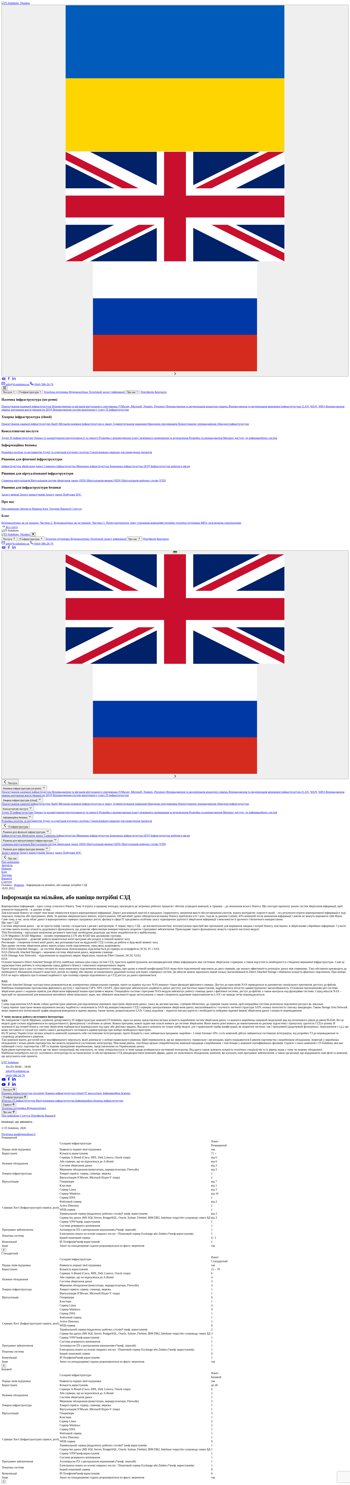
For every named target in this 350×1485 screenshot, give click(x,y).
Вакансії (65, 508)
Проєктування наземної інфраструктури (26, 406)
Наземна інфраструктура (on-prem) (22, 788)
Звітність (26, 508)
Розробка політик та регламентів (22, 452)
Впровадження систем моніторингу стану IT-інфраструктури (91, 409)
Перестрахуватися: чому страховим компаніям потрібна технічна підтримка (153, 522)
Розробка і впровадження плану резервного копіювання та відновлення (144, 438)
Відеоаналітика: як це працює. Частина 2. (27, 522)
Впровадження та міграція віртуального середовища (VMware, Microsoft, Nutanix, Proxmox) (109, 406)
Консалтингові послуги (16, 809)
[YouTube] (4, 380)
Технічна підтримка (56, 392)
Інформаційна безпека (15, 817)
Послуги (8, 392)
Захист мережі (10, 494)
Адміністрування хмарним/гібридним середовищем (145, 423)
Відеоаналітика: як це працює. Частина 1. (80, 522)
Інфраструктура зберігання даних (22, 466)
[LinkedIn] (14, 380)
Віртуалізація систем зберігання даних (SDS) (59, 480)
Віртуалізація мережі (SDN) (104, 480)
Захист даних (54, 494)
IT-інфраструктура (29, 392)
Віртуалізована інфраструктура (55, 1100)
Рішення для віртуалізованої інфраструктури (28, 840)
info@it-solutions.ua (17, 384)
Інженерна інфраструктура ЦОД (130, 466)
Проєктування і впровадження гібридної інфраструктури (213, 423)
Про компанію (10, 508)
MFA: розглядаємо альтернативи (221, 522)
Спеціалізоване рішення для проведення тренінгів (121, 452)
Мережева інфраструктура (93, 466)
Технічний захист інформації (107, 392)
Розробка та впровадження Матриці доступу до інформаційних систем (233, 438)
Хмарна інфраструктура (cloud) (20, 800)
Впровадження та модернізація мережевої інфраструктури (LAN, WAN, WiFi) (277, 406)
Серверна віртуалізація (16, 480)
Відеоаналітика (79, 392)
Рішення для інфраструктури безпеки (24, 849)
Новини (37, 508)
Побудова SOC (72, 494)
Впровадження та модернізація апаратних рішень (197, 406)
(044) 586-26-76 (43, 384)
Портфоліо (148, 392)
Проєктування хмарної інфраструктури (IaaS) (30, 423)
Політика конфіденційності (18, 1134)
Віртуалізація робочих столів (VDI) (144, 480)
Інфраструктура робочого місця (170, 466)
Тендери (54, 508)
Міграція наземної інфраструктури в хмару (86, 423)
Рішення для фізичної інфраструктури (24, 832)
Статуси (76, 508)
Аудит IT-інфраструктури (17, 438)
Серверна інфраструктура (60, 466)
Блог (46, 508)
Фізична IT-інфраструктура (18, 1100)
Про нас (131, 392)
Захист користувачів (33, 494)
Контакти (161, 392)
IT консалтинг (93, 1093)
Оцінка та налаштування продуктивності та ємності (66, 438)
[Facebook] (9, 380)
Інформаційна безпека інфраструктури (99, 1100)
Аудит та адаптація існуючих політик (66, 452)
